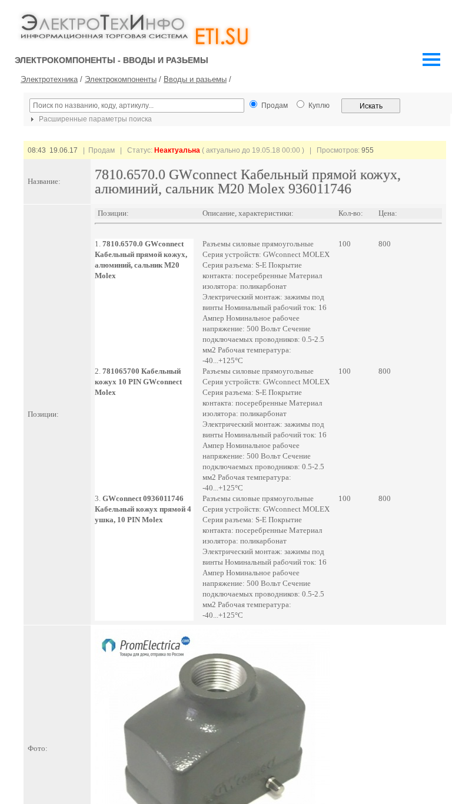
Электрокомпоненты (121, 79)
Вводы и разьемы (195, 79)
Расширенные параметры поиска (94, 119)
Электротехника (49, 79)
